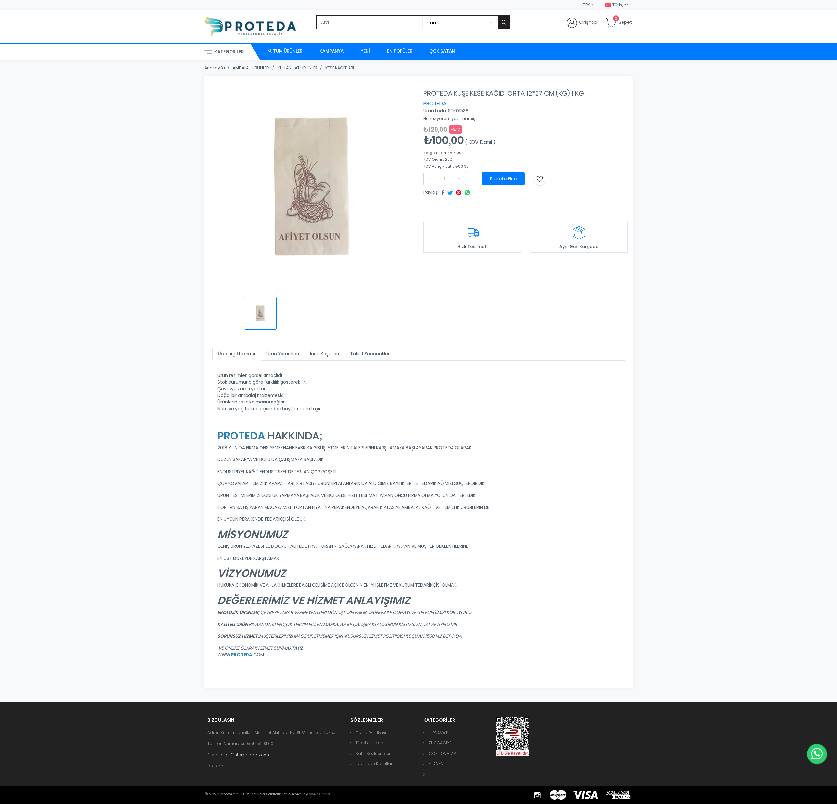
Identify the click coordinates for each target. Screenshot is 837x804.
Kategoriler (229, 52)
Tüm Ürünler (287, 51)
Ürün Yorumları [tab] (282, 354)
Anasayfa (214, 68)
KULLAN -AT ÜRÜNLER (297, 68)
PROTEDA (435, 103)
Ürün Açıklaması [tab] (236, 354)
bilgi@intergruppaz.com (246, 755)
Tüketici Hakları (370, 743)
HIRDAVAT (438, 733)
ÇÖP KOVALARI (443, 753)
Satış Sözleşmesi (372, 753)
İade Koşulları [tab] (324, 354)
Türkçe (619, 5)
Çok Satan (442, 51)
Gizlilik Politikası (370, 733)
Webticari (319, 794)
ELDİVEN (436, 763)
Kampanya (331, 51)
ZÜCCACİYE (440, 743)
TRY (586, 5)
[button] (430, 774)
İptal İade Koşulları (374, 763)
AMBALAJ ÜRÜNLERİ (251, 68)
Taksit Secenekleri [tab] (370, 354)
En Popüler (399, 51)
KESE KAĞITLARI (339, 68)
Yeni (365, 51)
